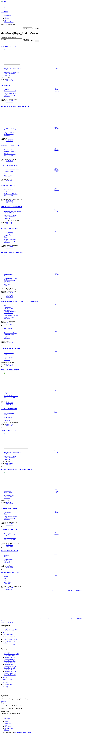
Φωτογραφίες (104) (7, 684)
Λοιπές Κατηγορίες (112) (9, 641)
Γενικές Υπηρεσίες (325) (9, 636)
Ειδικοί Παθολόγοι (8, 232)
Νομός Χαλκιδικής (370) (10, 655)
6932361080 (9, 365)
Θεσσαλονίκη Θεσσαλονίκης (11, 72)
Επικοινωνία (7, 726)
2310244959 (9, 403)
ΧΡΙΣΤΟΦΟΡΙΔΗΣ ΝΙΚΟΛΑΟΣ (11, 207)
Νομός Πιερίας (7, 561)
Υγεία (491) (5, 632)
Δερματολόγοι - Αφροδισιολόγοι (12, 68)
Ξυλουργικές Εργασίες (9, 305)
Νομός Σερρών (8, 175)
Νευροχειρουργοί (8, 274)
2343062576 (9, 342)
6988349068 (9, 102)
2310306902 (9, 246)
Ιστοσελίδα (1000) (7, 679)
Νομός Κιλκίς (7, 337)
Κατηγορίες (7, 718)
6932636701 (9, 223)
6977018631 (9, 181)
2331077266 (9, 364)
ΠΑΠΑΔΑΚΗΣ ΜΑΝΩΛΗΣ (10, 370)
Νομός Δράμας (7, 582)
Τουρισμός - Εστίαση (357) (9, 634)
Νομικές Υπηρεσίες (9, 212)
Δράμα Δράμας (7, 580)
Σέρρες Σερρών (8, 174)
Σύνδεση (3, 2)
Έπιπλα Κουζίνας (8, 308)
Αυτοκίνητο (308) (7, 637)
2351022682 (9, 566)
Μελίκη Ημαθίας (8, 357)
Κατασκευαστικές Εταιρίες (10, 333)
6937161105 (9, 324)
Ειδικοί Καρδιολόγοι (9, 189)
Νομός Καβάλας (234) (10, 659)
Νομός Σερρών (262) (9, 657)
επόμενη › (70, 590)
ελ (4, 5)
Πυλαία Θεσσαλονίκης (9, 239)
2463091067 (9, 502)
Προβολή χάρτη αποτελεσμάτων (9, 621)
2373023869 (9, 201)
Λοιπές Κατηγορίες (9, 492)
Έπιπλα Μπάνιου (8, 307)
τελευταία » (79, 590)
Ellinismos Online (8, 22)
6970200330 (9, 344)
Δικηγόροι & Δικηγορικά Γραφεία (12, 211)
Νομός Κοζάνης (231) (10, 661)
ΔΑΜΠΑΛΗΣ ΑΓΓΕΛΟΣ (9, 409)
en (4, 7)
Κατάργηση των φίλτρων (7, 622)
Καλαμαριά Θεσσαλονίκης (10, 278)
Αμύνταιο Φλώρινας (9, 495)
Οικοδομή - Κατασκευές (10, 91)
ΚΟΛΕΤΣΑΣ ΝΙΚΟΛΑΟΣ (9, 529)
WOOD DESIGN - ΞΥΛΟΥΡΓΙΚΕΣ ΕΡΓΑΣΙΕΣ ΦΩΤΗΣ (19, 301)
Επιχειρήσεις (7, 15)
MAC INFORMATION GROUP (22, 732)
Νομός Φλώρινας (8, 496)
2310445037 (9, 292)
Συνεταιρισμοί (7, 491)
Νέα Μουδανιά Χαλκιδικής (11, 194)
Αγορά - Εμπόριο (8, 313)
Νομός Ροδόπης (8, 284)
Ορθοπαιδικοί (7, 512)
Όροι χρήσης (7, 723)
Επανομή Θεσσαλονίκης (10, 93)
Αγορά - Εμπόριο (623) (8, 630)
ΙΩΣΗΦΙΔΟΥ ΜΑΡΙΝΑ (8, 46)
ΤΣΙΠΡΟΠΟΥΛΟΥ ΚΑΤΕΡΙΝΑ (11, 348)
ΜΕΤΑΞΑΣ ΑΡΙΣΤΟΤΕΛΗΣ (10, 145)
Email (55, 66)
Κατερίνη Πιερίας (8, 559)
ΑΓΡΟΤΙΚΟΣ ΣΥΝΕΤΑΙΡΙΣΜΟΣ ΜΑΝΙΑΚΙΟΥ (17, 469)
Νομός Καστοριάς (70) (10, 671)
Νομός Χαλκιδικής (8, 134)
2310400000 (9, 295)
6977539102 (9, 161)
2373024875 (9, 322)
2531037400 (9, 297)
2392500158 (9, 100)
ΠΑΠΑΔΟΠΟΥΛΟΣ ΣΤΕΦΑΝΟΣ (12, 252)
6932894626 (9, 464)
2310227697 (9, 79)
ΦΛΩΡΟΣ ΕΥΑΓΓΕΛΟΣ (9, 508)
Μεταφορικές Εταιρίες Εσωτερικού (13, 169)
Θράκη (5, 285)
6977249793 (9, 141)
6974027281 (9, 425)
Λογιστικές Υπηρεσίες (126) (10, 639)
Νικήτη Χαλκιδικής (9, 132)
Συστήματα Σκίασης (9, 128)
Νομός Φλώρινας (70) (10, 673)
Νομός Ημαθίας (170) (10, 666)
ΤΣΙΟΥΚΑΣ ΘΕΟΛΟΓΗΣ (9, 165)
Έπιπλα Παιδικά (8, 310)
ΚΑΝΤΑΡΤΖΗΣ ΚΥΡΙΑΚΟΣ (10, 572)
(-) (3, 652)
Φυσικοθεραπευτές (9, 353)
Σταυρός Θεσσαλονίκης (10, 538)
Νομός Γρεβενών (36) (10, 675)
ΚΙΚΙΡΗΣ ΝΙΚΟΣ (7, 328)
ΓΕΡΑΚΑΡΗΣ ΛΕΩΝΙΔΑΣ (9, 551)
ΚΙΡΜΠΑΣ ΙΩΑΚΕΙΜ (8, 185)
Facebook (56, 68)
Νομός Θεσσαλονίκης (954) (11, 654)
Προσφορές (7, 16)
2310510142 (9, 222)
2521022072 (9, 587)
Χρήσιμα (6, 18)
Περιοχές (6, 719)
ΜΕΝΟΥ (4, 11)
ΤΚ (5, 20)
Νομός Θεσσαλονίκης (9, 73)
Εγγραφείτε (3, 701)
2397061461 (9, 545)
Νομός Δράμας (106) (9, 668)
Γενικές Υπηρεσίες (8, 171)
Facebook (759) (7, 682)
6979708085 (9, 503)
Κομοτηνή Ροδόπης (9, 282)
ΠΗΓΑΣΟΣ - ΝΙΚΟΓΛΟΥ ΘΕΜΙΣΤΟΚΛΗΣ (15, 106)
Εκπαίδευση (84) (7, 643)
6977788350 (9, 568)
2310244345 (9, 463)
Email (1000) (6, 677)
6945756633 (9, 248)
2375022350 (9, 139)
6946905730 (9, 202)
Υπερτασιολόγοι (8, 235)
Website (56, 89)
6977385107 (9, 589)
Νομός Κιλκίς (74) (9, 669)
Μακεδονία (7, 75)
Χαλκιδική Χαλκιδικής (9, 154)
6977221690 (9, 404)
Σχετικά (6, 721)
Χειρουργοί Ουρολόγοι (10, 534)
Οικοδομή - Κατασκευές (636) (10, 629)
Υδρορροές (7, 89)
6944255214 (9, 294)
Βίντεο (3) (5, 687)
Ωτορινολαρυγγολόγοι (9, 413)
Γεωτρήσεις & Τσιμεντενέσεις (11, 149)
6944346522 (9, 525)
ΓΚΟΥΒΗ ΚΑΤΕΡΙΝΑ (8, 430)
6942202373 (9, 80)
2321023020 (9, 424)
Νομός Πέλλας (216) (9, 664)
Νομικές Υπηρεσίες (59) (9, 644)
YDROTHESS (5, 85)
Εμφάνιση (26, 26)
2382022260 (9, 523)
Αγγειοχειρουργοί (8, 391)
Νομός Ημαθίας (8, 358)
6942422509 (9, 546)
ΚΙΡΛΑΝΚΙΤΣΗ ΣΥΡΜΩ (9, 228)
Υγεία (5, 69)
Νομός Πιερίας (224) (9, 662)
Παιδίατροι (6, 555)
